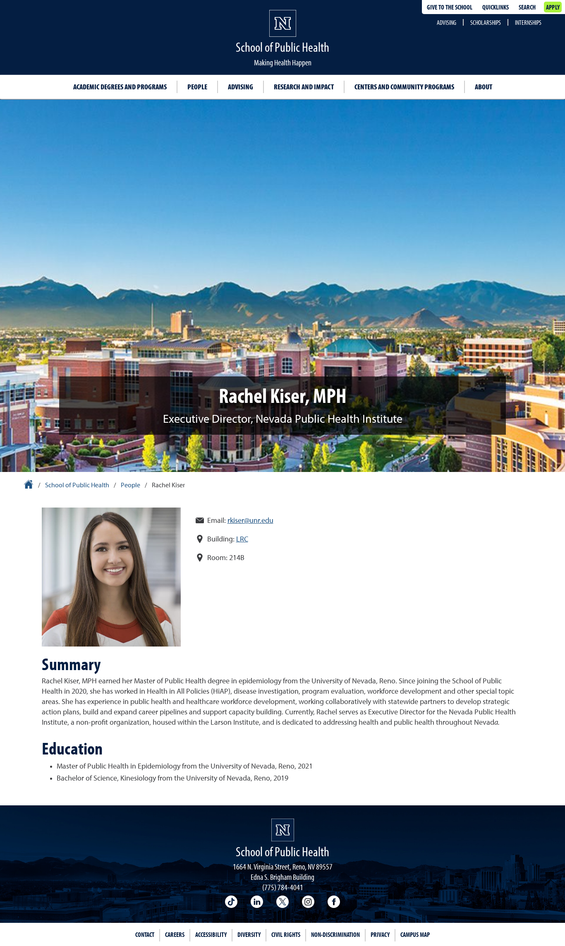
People (197, 86)
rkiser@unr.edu (250, 520)
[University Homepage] (29, 485)
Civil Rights (285, 934)
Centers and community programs (404, 86)
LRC (242, 539)
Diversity (249, 934)
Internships (528, 22)
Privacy (380, 934)
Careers (174, 934)
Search (527, 7)
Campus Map (415, 934)
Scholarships (485, 22)
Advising (446, 22)
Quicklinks (495, 7)
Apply (553, 7)
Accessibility (211, 934)
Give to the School (449, 7)
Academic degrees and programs (120, 86)
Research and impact (304, 86)
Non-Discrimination (335, 934)
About (483, 86)
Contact (144, 934)
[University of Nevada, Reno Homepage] (282, 830)
